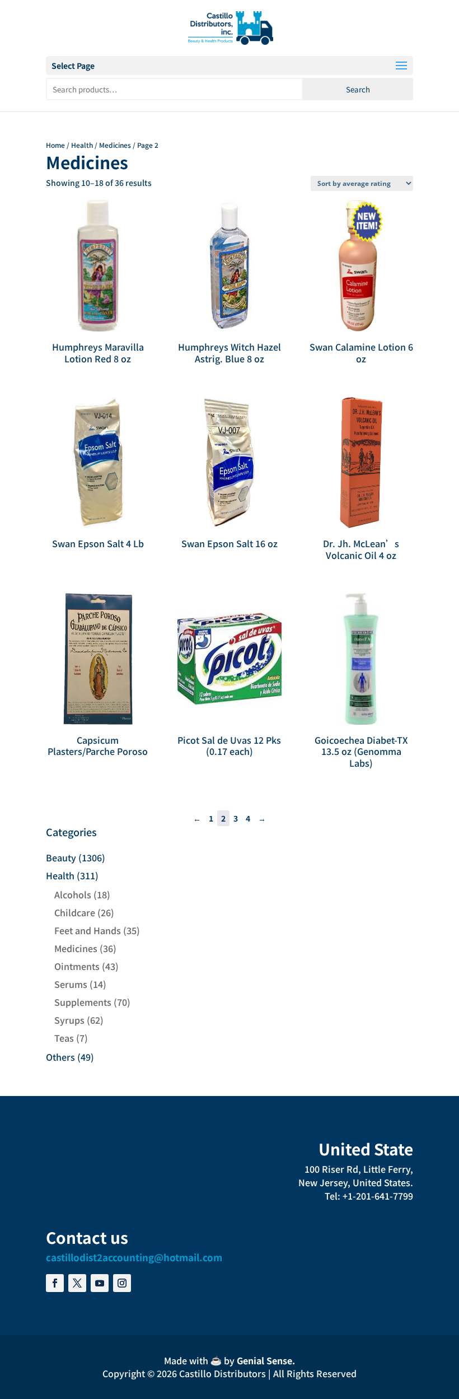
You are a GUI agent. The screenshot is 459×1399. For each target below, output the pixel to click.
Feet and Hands (87, 930)
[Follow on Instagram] (122, 1283)
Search (358, 89)
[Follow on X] (77, 1283)
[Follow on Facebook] (55, 1283)
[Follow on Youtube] (100, 1283)
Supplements (82, 1002)
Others (60, 1057)
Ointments (77, 966)
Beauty (61, 857)
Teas (64, 1037)
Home (55, 145)
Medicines (115, 145)
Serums (70, 984)
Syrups (69, 1020)
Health (82, 145)
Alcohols (72, 894)
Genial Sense (264, 1360)
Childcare (74, 912)
